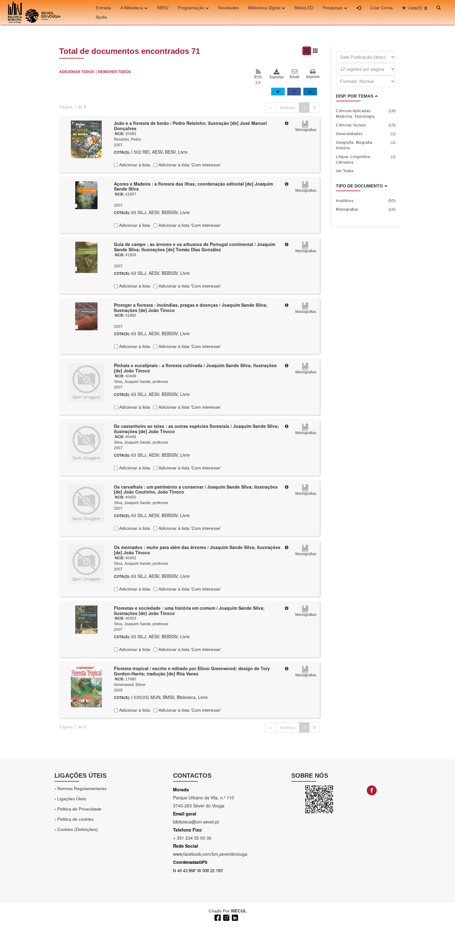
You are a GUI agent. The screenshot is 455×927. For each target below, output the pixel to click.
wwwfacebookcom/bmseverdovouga (210, 854)
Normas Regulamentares (81, 788)
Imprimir (313, 77)
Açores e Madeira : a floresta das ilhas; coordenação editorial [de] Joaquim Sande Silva (193, 186)
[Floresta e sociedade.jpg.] (86, 619)
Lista (415, 7)
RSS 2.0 (258, 80)
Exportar (276, 77)
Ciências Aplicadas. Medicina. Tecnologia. (366, 114)
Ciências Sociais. (366, 125)
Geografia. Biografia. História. (366, 145)
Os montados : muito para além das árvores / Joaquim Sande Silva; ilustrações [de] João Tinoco (197, 550)
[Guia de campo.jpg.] (86, 256)
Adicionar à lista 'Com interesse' (189, 164)
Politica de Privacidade (79, 808)
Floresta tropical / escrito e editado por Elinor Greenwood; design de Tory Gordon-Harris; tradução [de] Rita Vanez (192, 671)
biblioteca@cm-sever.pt (196, 822)
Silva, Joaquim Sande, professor (141, 382)
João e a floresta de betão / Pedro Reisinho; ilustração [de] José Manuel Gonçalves (190, 125)
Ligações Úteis (71, 798)
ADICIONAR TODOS (76, 72)
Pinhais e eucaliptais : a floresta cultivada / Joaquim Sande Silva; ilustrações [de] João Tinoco (195, 368)
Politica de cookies (75, 819)
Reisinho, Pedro (127, 139)
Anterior (287, 107)
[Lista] (306, 50)
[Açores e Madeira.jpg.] (86, 194)
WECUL (239, 910)
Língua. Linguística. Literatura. (366, 160)
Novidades (228, 7)
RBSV (162, 7)
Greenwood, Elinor (129, 685)
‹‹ (270, 107)
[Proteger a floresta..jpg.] (86, 315)
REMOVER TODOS (114, 72)
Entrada (103, 7)
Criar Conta (381, 7)
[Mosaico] (315, 50)
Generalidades (366, 134)
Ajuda (101, 17)
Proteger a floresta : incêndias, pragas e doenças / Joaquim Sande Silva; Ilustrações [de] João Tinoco (190, 307)
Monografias (366, 209)
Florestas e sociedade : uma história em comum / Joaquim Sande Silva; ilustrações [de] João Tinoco (189, 610)
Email (294, 77)
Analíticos (366, 201)
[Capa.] (86, 139)
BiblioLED (303, 7)
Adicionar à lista (134, 164)
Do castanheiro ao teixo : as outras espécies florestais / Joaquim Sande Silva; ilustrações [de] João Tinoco (196, 428)
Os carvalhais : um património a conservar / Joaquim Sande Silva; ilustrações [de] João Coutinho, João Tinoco (196, 489)
